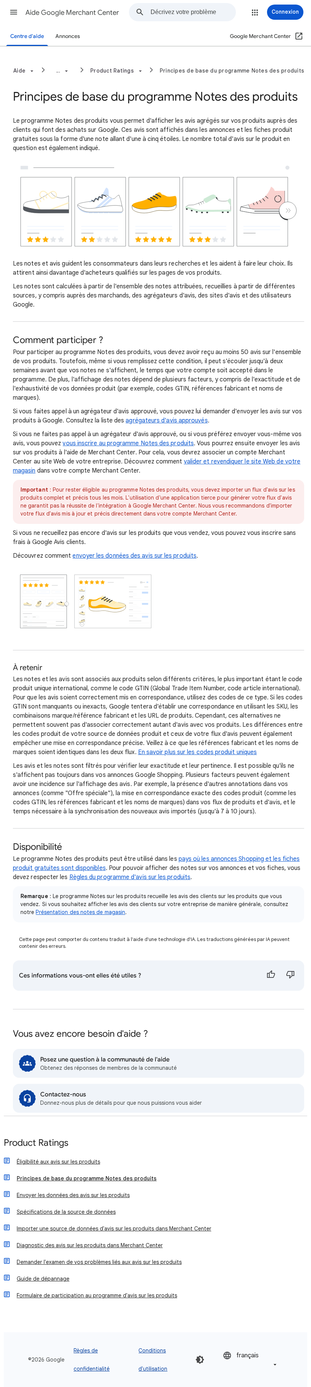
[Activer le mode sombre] (200, 1360)
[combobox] (193, 12)
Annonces (67, 36)
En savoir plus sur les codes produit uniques (197, 752)
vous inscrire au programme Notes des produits (128, 443)
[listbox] (250, 1359)
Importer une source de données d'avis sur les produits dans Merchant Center (114, 1228)
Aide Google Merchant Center (72, 12)
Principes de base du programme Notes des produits (232, 70)
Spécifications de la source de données (66, 1211)
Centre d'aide (27, 36)
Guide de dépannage (43, 1278)
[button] (14, 12)
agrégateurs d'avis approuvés (166, 420)
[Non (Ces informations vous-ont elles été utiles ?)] (290, 975)
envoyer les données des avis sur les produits (134, 556)
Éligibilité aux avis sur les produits (58, 1161)
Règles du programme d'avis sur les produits (129, 877)
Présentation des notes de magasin (80, 912)
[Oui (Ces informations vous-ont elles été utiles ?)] (270, 975)
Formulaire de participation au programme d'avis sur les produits (97, 1295)
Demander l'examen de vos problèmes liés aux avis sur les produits (99, 1262)
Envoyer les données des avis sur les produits (73, 1195)
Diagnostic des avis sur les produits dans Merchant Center (90, 1245)
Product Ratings (36, 1143)
